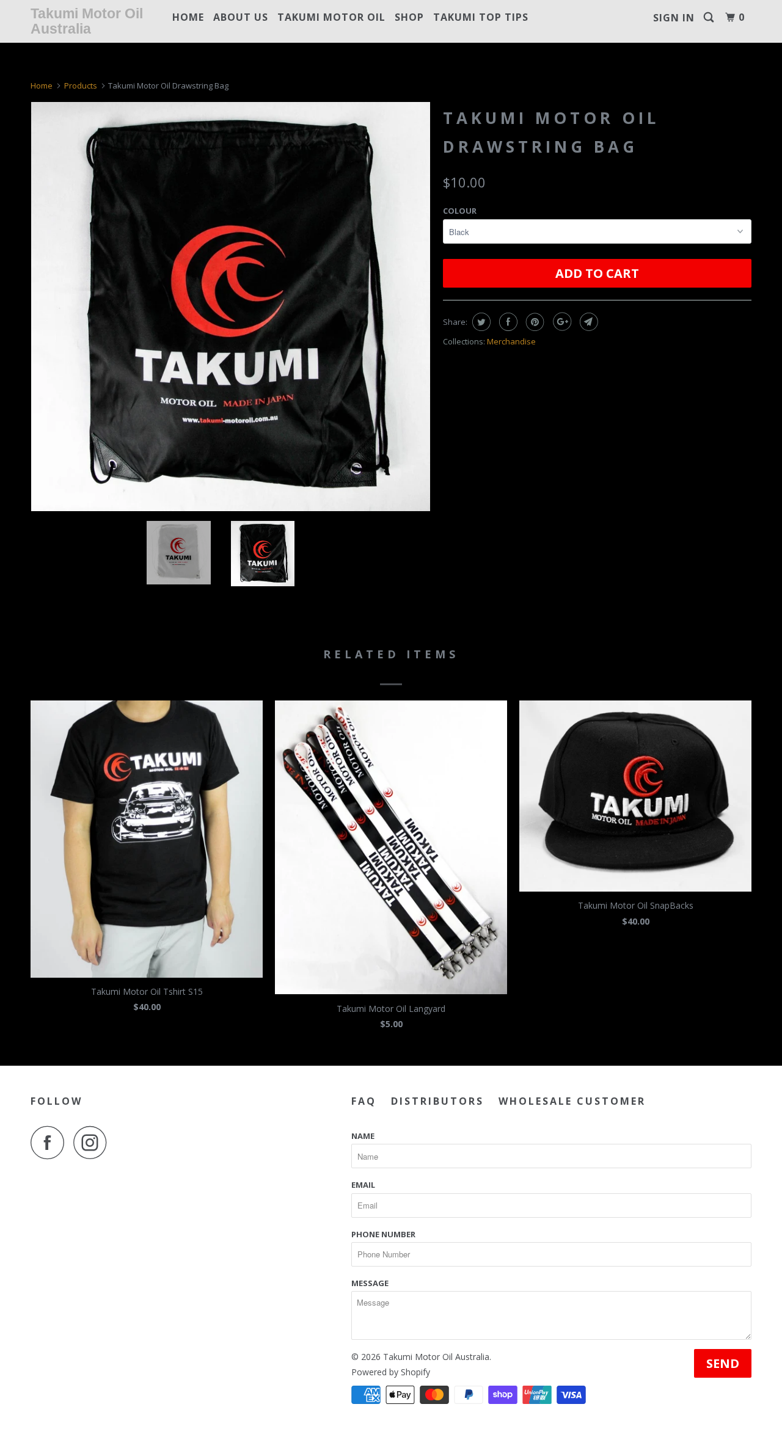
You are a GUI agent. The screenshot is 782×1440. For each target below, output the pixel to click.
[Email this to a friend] (587, 322)
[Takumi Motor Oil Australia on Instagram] (93, 1142)
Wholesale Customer (572, 1101)
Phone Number (383, 1234)
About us (240, 17)
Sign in (674, 17)
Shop (409, 17)
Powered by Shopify (390, 1372)
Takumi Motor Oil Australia (87, 21)
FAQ (363, 1101)
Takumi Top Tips (480, 17)
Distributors (437, 1101)
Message (370, 1283)
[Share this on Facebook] (506, 322)
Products (80, 85)
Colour (460, 210)
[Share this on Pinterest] (533, 322)
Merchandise (511, 341)
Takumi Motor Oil (331, 17)
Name (363, 1135)
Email (363, 1184)
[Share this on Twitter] (480, 322)
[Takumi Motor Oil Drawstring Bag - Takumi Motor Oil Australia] (231, 306)
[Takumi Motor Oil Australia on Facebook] (51, 1142)
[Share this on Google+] (560, 322)
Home (188, 17)
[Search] (709, 17)
